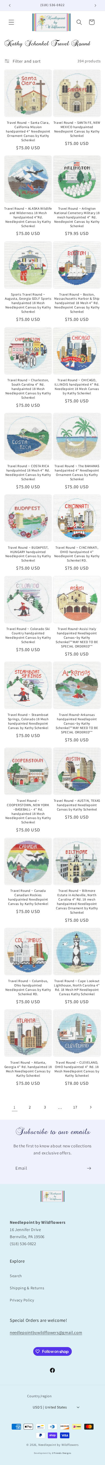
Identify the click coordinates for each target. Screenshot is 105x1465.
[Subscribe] (89, 1168)
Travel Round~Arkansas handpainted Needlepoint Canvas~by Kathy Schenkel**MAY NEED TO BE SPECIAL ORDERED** (77, 723)
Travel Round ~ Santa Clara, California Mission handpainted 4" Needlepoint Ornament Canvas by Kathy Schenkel (28, 131)
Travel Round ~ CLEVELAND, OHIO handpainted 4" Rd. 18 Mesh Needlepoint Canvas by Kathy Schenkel (76, 1069)
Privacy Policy (22, 1300)
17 (75, 1107)
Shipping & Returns (27, 1288)
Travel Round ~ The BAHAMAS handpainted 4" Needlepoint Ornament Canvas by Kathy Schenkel (76, 472)
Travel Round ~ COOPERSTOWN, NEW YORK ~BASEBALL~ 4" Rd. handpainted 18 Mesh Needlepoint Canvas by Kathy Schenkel (28, 812)
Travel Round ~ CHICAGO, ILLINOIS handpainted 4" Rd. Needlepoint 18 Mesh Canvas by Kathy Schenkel (77, 386)
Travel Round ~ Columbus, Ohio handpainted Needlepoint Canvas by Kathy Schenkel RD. (28, 987)
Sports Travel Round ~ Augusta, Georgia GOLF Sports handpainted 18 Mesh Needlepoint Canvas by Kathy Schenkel (28, 303)
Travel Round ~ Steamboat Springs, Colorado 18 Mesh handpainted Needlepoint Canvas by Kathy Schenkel (28, 721)
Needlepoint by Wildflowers (58, 1445)
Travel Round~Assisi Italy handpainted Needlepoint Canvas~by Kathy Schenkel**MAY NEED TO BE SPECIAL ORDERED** (77, 637)
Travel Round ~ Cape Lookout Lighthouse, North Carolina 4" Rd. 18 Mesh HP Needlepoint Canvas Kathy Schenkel (77, 987)
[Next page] (90, 1107)
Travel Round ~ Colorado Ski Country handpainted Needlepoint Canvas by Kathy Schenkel (28, 635)
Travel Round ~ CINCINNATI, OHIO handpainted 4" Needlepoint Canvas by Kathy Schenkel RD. (77, 554)
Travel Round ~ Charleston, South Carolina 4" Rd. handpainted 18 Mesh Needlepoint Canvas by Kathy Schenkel (28, 389)
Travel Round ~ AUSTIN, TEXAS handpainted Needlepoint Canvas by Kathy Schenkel (77, 805)
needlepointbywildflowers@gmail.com (46, 1332)
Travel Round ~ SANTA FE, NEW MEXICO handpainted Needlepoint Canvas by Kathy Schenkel (76, 129)
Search (16, 1275)
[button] (11, 22)
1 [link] (14, 1107)
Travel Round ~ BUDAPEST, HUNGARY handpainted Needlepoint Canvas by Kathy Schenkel (28, 554)
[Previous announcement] (9, 5)
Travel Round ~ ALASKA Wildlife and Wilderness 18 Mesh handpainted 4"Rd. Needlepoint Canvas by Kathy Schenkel (28, 217)
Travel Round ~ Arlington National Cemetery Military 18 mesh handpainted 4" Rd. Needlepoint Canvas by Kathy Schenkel (77, 217)
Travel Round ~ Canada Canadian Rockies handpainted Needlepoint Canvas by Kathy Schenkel (28, 897)
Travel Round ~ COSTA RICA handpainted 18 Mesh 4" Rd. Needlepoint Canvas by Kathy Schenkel (28, 472)
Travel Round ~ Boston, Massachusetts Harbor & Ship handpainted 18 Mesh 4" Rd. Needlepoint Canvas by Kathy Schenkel (77, 303)
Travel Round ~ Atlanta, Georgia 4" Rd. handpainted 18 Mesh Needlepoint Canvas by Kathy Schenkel (28, 1069)
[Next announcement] (95, 5)
